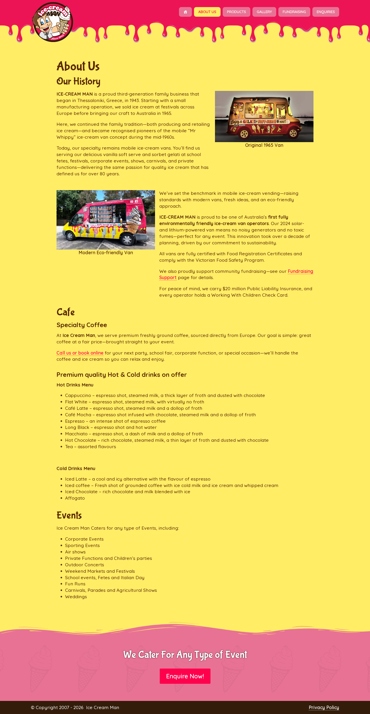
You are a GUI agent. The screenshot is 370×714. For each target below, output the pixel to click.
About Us (207, 11)
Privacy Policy (324, 707)
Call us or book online (80, 353)
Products (236, 11)
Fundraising (294, 11)
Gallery (264, 11)
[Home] (185, 12)
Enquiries (326, 11)
